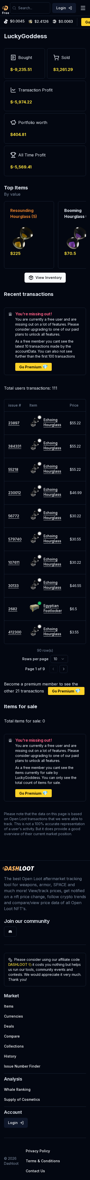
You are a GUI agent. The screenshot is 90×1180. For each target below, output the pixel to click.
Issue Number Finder (22, 1066)
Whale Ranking (17, 1089)
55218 (13, 469)
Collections (14, 1046)
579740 (15, 539)
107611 (14, 562)
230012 (14, 493)
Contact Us (35, 1171)
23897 (14, 423)
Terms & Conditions (43, 1161)
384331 (14, 446)
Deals (9, 1026)
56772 (13, 516)
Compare (12, 1036)
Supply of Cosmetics (22, 1099)
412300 (14, 632)
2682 (12, 609)
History (10, 1056)
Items (9, 1006)
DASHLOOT (18, 964)
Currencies (13, 1016)
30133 (13, 586)
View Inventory (49, 277)
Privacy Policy (38, 1151)
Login (61, 8)
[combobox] (33, 7)
